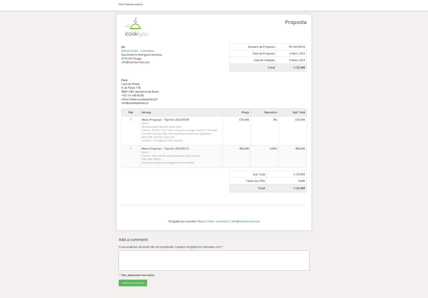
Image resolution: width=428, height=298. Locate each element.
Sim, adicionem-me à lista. (138, 275)
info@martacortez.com (246, 221)
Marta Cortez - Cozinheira (137, 51)
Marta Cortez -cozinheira (213, 221)
